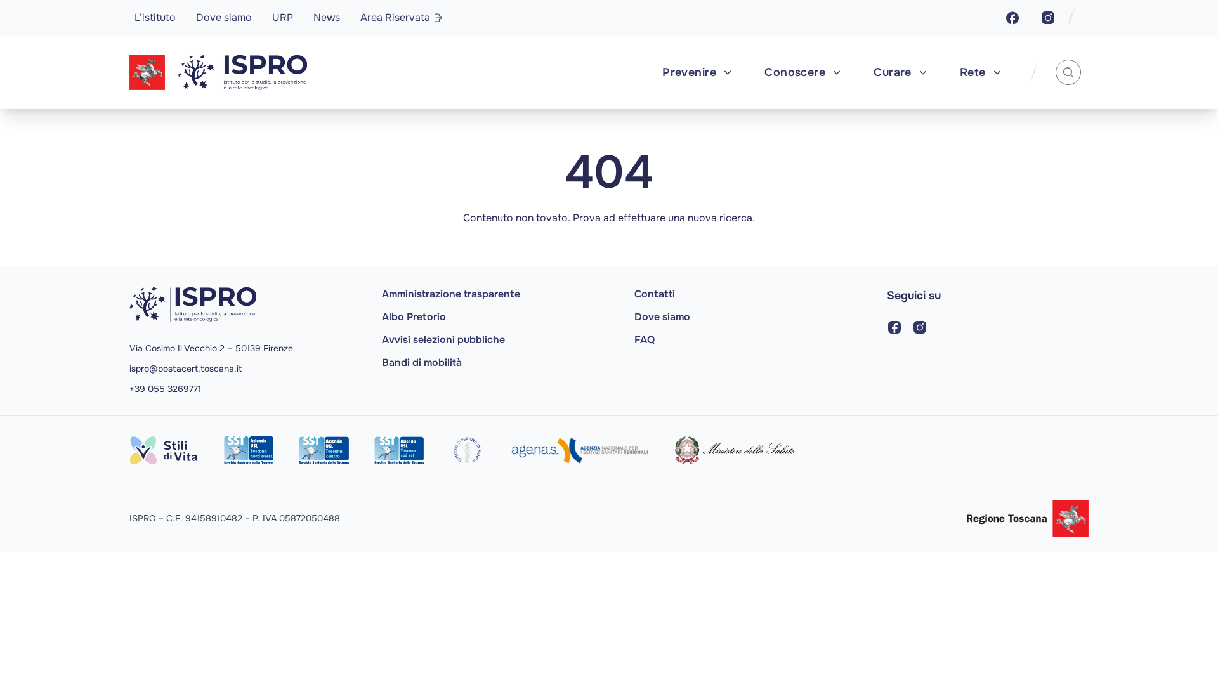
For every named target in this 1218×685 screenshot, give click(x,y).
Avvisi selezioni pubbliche (443, 339)
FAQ (644, 339)
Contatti (654, 294)
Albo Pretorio (414, 316)
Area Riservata (395, 17)
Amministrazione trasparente (451, 294)
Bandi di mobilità (422, 362)
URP (282, 17)
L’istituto (155, 17)
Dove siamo (224, 17)
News (326, 17)
